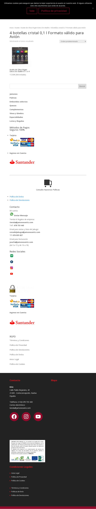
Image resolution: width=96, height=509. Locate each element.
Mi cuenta (14, 210)
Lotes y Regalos (17, 121)
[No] (93, 8)
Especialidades (16, 117)
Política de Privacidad (18, 345)
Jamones (14, 94)
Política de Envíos (17, 196)
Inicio (12, 28)
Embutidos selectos (19, 101)
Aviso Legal (14, 359)
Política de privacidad (54, 10)
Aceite (17, 28)
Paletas (13, 98)
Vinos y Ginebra (17, 113)
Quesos (13, 105)
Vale (31, 10)
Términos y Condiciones (19, 340)
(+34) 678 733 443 (25, 402)
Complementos (16, 109)
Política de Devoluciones (20, 200)
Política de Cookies (17, 364)
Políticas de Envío (17, 492)
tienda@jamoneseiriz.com (21, 222)
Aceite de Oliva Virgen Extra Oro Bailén (35, 28)
